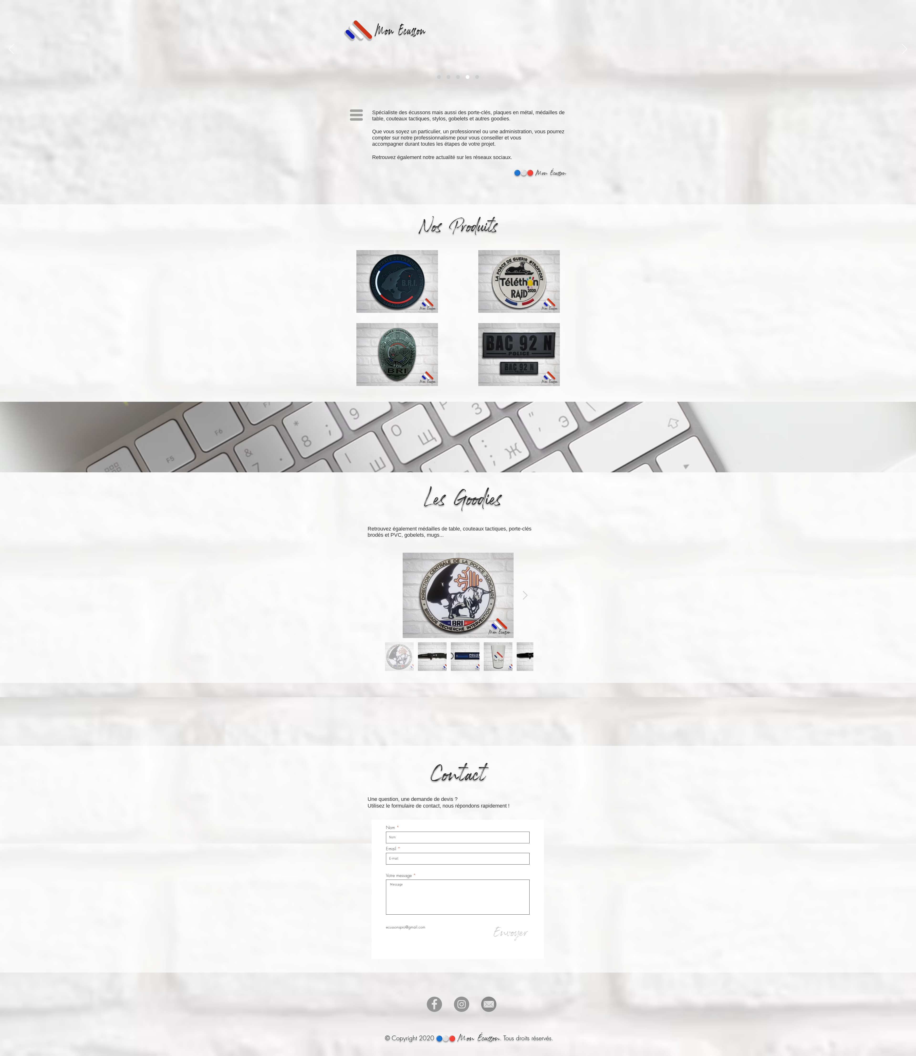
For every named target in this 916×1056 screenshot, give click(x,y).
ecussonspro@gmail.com (405, 927)
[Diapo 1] (448, 77)
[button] (356, 115)
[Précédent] (11, 49)
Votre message (399, 875)
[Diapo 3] (458, 77)
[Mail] (488, 1004)
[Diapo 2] (439, 77)
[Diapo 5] (477, 77)
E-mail (392, 848)
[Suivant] (904, 49)
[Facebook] (434, 1004)
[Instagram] (461, 1004)
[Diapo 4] (467, 77)
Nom (390, 827)
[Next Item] (525, 595)
